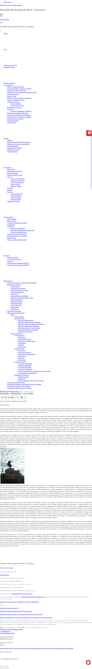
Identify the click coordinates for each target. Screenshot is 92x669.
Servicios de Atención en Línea (16, 100)
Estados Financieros (16, 299)
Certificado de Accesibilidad (65, 648)
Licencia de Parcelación (24, 367)
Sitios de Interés (15, 184)
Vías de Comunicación (17, 182)
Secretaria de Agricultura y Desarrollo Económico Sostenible (24, 384)
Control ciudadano (12, 151)
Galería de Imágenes (17, 194)
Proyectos (6, 255)
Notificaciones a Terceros (14, 107)
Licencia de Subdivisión (24, 365)
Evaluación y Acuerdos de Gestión (17, 234)
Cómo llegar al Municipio (18, 180)
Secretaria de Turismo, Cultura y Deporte (19, 386)
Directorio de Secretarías (18, 228)
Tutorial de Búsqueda (33, 648)
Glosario (2, 648)
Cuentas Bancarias (16, 305)
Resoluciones (14, 309)
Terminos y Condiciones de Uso (9, 608)
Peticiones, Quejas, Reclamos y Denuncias (19, 98)
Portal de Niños (11, 122)
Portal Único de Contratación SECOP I (18, 263)
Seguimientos (22, 378)
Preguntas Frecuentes (20, 648)
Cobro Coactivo (15, 286)
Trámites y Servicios (13, 94)
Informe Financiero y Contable (19, 290)
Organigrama (11, 224)
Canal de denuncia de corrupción (16, 90)
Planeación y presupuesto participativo (18, 144)
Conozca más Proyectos (14, 259)
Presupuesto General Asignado (19, 296)
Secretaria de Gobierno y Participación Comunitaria (21, 283)
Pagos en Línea (11, 96)
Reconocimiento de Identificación (27, 373)
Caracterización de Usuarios (15, 119)
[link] (46, 2)
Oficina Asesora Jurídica (14, 311)
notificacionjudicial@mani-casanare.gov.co (33, 597)
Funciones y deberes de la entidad (17, 223)
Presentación (11, 169)
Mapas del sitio (9, 648)
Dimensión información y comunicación (29, 328)
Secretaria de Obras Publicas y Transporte (19, 388)
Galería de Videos (16, 197)
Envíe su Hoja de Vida (17, 105)
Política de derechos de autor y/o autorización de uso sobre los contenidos (21, 614)
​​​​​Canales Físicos (4, 575)
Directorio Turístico (16, 186)
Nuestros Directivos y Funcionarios (17, 236)
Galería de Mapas (16, 195)
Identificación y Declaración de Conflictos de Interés (22, 92)
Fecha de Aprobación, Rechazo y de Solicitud (31, 380)
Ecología (9, 190)
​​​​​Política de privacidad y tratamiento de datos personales (16, 611)
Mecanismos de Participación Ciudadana (18, 115)
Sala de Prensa (11, 238)
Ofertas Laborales (16, 103)
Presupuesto (14, 294)
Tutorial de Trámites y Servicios (48, 648)
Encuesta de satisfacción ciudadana (21, 111)
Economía (10, 188)
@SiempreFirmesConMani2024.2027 (12, 629)
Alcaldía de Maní (6, 391)
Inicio (5, 49)
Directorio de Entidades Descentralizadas (22, 230)
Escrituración (21, 337)
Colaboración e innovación (14, 148)
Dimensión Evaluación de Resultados (28, 326)
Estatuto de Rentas (16, 303)
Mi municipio (7, 167)
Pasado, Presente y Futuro (14, 175)
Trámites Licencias (23, 377)
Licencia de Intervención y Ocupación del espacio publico (34, 371)
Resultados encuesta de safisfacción (17, 113)
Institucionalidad (19, 316)
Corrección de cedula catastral (26, 341)
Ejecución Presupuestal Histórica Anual (22, 298)
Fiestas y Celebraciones (17, 178)
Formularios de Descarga (18, 288)
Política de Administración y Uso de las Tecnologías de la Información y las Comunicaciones (26, 617)
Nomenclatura (22, 343)
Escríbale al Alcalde (12, 120)
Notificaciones (15, 307)
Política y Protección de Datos (15, 87)
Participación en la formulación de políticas (19, 117)
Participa (6, 138)
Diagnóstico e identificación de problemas (19, 142)
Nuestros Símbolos (12, 173)
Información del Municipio (14, 171)
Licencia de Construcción (25, 369)
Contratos (10, 261)
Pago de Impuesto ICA (17, 292)
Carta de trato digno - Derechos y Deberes (19, 88)
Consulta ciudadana (13, 146)
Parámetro (21, 345)
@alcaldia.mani (5, 631)
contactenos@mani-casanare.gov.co (22, 593)
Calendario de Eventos (13, 201)
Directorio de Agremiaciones (19, 232)
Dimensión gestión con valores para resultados (31, 324)
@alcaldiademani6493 (8, 633)
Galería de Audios (16, 199)
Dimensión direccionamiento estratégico (29, 322)
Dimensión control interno (25, 331)
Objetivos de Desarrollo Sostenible (17, 240)
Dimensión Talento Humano (26, 320)
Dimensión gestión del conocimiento (28, 330)
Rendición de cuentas (13, 149)
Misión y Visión (11, 221)
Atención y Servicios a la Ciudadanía (9, 84)
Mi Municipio (14, 391)
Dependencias (8, 281)
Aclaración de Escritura (24, 339)
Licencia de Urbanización (25, 363)
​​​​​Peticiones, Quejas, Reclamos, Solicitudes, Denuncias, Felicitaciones (19, 602)
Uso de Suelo (22, 346)
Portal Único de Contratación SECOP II (18, 265)
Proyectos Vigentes (12, 257)
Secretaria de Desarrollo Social (16, 382)
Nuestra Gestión (11, 219)
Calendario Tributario (17, 301)
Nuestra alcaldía (8, 217)
